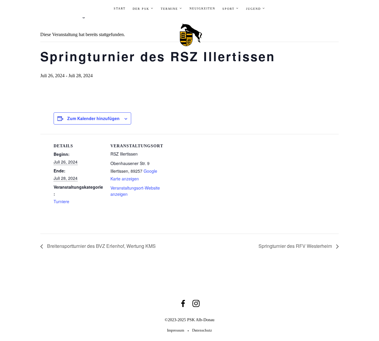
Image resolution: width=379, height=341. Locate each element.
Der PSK (141, 8)
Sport (228, 8)
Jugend (253, 8)
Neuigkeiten (202, 8)
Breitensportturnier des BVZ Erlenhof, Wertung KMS (101, 246)
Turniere (61, 201)
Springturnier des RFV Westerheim (295, 246)
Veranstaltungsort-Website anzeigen (135, 191)
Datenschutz (202, 330)
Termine (169, 8)
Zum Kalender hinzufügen (93, 118)
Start (120, 8)
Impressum (175, 330)
